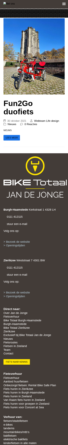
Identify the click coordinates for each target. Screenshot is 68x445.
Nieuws (12, 124)
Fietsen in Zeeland (15, 346)
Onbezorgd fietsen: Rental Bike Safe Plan (29, 385)
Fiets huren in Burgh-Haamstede (24, 392)
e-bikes (8, 424)
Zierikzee (9, 331)
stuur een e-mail (17, 274)
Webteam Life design (46, 120)
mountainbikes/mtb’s (16, 432)
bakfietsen (9, 435)
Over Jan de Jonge (15, 313)
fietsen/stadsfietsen (15, 420)
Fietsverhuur (11, 316)
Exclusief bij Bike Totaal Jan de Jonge (27, 335)
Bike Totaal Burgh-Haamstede (22, 320)
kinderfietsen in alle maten (20, 443)
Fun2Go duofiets (18, 107)
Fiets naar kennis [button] (17, 362)
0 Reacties (31, 124)
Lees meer (12, 138)
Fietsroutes (10, 342)
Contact (8, 353)
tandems (8, 428)
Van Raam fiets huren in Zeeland (24, 400)
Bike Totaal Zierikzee (16, 327)
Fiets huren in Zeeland (17, 396)
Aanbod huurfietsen (15, 381)
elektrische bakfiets (15, 439)
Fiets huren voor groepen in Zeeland (26, 403)
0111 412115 (15, 267)
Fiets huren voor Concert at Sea (23, 407)
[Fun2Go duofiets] (34, 56)
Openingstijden (15, 296)
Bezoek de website (18, 292)
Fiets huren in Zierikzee (18, 388)
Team (6, 349)
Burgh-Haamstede (15, 324)
